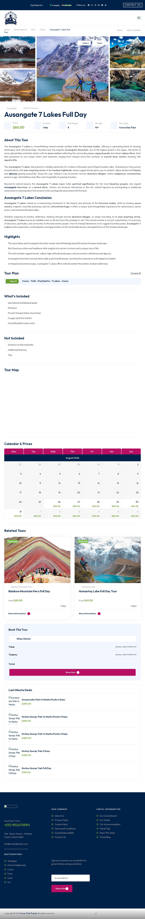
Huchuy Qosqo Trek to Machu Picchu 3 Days (44, 716)
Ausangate (10, 187)
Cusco (42, 29)
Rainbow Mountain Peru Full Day (29, 591)
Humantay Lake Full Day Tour (98, 591)
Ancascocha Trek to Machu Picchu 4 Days (43, 699)
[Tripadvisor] (99, 5)
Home (6, 29)
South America (20, 29)
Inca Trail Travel (29, 913)
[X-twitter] (92, 5)
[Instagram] (95, 5)
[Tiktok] (105, 5)
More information (17, 613)
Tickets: (13, 654)
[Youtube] (102, 5)
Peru (33, 29)
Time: (12, 646)
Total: (12, 664)
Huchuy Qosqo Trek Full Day (36, 768)
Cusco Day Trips (127, 127)
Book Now (70, 672)
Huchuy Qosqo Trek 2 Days (36, 751)
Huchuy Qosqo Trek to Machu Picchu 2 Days (45, 733)
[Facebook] (88, 5)
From (10, 601)
